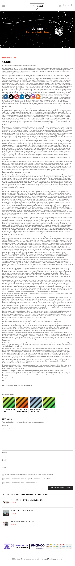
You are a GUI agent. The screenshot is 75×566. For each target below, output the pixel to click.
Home (28, 32)
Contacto (44, 559)
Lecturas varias (37, 32)
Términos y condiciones (55, 559)
